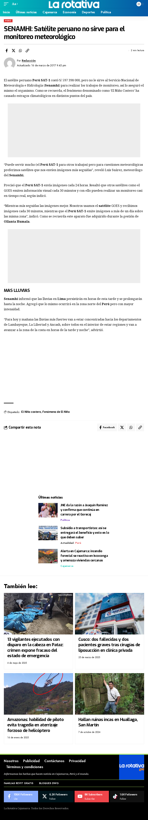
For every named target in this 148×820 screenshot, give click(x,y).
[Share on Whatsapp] (20, 50)
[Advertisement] (74, 130)
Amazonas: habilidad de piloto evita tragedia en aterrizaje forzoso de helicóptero (35, 725)
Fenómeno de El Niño (56, 412)
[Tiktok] (127, 796)
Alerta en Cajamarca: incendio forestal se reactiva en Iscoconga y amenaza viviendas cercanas (84, 555)
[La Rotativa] (74, 4)
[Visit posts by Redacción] (9, 63)
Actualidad (67, 543)
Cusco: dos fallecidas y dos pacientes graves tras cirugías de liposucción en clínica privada (109, 645)
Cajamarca (67, 566)
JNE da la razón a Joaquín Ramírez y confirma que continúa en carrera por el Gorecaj (84, 509)
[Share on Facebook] (6, 50)
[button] (7, 4)
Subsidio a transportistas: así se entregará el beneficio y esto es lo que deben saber (85, 532)
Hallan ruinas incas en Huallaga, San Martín (108, 722)
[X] (56, 796)
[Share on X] (13, 50)
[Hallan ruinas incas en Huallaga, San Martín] (109, 693)
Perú (8, 20)
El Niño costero (31, 412)
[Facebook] (21, 796)
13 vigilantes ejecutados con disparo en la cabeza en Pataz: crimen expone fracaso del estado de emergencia (35, 648)
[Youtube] (92, 796)
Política (65, 520)
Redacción (29, 60)
